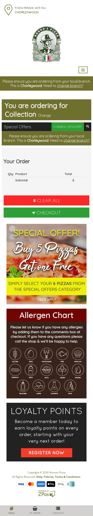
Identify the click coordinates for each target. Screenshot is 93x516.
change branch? (70, 85)
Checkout (48, 212)
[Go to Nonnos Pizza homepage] (46, 44)
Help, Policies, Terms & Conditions (58, 476)
